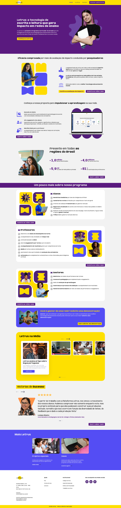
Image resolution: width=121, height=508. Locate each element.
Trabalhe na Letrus (67, 488)
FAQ (45, 480)
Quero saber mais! (24, 136)
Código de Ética (67, 480)
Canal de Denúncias (67, 483)
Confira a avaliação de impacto (72, 91)
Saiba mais (29, 371)
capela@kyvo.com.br (21, 500)
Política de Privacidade (68, 485)
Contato (84, 2)
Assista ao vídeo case (95, 91)
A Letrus (77, 2)
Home (71, 2)
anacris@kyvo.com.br (21, 498)
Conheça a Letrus (25, 39)
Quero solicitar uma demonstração (89, 323)
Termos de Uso (48, 483)
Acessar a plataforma (97, 2)
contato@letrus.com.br (22, 494)
